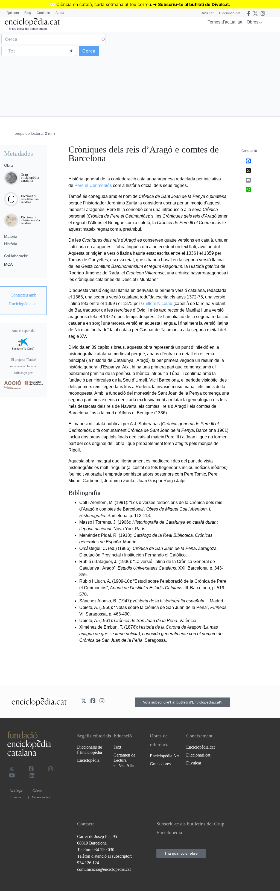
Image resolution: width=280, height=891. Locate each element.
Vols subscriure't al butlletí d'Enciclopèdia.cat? (182, 702)
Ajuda (60, 13)
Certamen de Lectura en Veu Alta (124, 760)
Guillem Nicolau (156, 303)
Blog (27, 13)
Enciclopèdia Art (164, 756)
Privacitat (16, 797)
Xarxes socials (41, 797)
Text (117, 747)
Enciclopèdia (88, 760)
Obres (252, 22)
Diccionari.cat (229, 13)
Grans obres (160, 763)
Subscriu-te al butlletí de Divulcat (193, 4)
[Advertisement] (209, 73)
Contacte (43, 13)
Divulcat (207, 13)
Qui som (13, 13)
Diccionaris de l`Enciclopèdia (89, 750)
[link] (23, 299)
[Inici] (32, 22)
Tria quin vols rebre (181, 853)
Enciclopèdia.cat (200, 747)
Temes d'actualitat (225, 22)
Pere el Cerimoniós (93, 185)
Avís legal (16, 791)
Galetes (37, 791)
